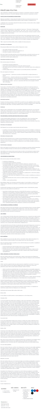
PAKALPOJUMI (18, 0)
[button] (20, 4)
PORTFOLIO (18, 2)
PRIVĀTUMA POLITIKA (5, 404)
